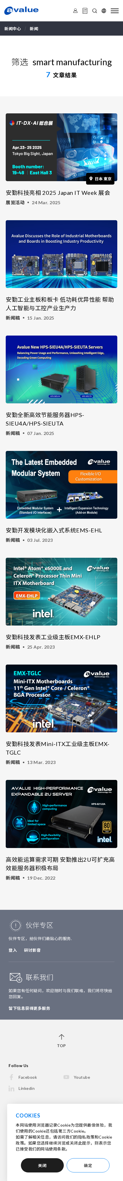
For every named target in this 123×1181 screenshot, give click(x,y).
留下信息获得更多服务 (29, 1008)
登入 (13, 950)
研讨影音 (32, 950)
